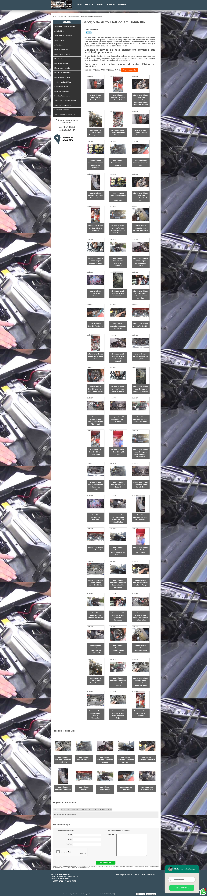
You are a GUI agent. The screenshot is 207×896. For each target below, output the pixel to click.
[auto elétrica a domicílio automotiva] (147, 746)
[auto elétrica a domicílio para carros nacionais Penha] (141, 406)
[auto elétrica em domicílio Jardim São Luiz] (141, 149)
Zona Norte (92, 809)
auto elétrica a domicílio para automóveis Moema (95, 615)
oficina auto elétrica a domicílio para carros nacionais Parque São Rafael (140, 681)
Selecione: (57, 809)
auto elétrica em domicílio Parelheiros (95, 325)
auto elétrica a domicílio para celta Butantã (118, 484)
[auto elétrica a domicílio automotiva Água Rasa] (118, 312)
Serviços (111, 4)
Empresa (89, 4)
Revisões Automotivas (62, 96)
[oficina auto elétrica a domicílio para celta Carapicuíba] (95, 247)
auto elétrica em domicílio (126, 788)
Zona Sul (109, 809)
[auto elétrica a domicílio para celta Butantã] (118, 471)
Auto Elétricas (59, 31)
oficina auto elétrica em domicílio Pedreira (140, 713)
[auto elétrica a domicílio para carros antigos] (105, 746)
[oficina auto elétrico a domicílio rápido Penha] (118, 438)
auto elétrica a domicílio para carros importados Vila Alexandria (118, 583)
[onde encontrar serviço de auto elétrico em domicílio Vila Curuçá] (95, 406)
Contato (122, 4)
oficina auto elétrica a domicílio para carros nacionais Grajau (118, 714)
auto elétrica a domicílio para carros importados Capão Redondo (118, 551)
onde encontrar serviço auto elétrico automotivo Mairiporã (95, 164)
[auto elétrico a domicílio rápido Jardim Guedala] (95, 667)
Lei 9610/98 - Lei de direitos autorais (80, 867)
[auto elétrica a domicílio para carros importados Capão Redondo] (118, 536)
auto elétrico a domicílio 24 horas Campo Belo (118, 97)
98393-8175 (68, 130)
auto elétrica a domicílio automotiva (147, 758)
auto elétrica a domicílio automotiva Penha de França (140, 582)
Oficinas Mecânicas (61, 87)
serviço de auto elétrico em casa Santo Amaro (141, 132)
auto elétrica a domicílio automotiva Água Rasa (118, 326)
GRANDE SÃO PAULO (73, 809)
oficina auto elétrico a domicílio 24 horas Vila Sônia (118, 132)
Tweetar (89, 32)
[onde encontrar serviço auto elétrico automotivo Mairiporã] (95, 149)
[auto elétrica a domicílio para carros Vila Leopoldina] (141, 504)
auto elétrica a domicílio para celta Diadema (118, 163)
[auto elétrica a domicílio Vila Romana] (95, 280)
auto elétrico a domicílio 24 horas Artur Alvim (95, 452)
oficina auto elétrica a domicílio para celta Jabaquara (118, 389)
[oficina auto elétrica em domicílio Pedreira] (141, 700)
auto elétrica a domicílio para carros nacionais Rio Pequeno (118, 681)
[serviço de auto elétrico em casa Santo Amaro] (141, 119)
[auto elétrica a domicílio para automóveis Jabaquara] (118, 247)
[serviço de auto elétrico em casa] (147, 776)
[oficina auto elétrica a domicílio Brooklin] (141, 312)
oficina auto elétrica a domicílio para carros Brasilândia (95, 582)
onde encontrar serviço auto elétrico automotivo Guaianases (118, 196)
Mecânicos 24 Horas (61, 63)
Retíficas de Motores (61, 91)
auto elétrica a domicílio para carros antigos (105, 759)
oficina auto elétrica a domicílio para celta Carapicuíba (95, 260)
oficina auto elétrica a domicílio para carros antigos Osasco (140, 261)
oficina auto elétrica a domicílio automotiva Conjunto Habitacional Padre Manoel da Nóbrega (140, 99)
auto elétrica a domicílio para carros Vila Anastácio (95, 195)
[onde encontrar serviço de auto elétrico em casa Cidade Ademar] (95, 634)
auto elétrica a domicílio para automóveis (105, 789)
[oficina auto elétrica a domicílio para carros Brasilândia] (95, 569)
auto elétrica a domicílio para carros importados (126, 759)
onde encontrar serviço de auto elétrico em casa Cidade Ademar (96, 649)
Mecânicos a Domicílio (62, 68)
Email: (70, 839)
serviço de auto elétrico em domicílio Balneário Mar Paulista (95, 485)
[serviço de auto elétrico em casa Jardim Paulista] (95, 84)
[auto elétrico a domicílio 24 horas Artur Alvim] (95, 438)
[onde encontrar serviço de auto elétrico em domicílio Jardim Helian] (141, 602)
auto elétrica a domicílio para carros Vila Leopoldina (140, 517)
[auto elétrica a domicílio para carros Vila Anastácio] (95, 182)
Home (79, 4)
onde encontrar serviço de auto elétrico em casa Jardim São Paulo (118, 518)
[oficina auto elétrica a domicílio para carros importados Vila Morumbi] (141, 438)
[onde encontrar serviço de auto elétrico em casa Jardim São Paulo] (118, 504)
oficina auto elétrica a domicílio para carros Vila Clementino (95, 714)
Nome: (70, 834)
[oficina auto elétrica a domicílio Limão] (95, 536)
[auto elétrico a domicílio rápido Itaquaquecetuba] (95, 119)
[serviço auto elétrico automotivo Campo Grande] (118, 406)
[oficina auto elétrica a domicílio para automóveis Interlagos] (118, 602)
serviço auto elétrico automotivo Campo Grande (118, 419)
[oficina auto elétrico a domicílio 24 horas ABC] (95, 343)
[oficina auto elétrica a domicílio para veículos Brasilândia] (141, 375)
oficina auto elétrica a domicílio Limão (95, 549)
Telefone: (69, 844)
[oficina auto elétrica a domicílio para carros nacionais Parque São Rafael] (141, 667)
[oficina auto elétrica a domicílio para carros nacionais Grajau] (118, 700)
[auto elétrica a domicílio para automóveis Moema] (95, 602)
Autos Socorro (59, 45)
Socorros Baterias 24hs (62, 105)
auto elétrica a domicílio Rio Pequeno (95, 517)
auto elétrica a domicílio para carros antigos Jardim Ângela (118, 649)
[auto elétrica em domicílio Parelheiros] (95, 312)
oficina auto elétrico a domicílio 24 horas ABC (95, 356)
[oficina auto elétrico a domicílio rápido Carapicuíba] (141, 536)
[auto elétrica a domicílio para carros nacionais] (63, 746)
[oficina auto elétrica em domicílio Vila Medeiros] (95, 214)
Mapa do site (151, 875)
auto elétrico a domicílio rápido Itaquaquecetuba (95, 132)
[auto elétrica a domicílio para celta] (84, 746)
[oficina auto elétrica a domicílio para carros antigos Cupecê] (118, 343)
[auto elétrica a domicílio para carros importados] (126, 746)
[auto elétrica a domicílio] (84, 776)
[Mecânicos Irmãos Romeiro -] (63, 4)
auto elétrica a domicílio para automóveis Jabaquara (118, 261)
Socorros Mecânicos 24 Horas (64, 114)
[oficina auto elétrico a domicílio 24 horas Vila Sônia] (118, 119)
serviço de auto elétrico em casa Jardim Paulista (96, 97)
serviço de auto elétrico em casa (147, 788)
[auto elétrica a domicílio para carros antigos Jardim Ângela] (118, 634)
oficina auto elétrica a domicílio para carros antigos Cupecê (118, 357)
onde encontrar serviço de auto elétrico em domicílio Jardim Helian (140, 616)
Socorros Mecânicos (61, 110)
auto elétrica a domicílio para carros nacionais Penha (140, 419)
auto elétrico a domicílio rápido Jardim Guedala (96, 680)
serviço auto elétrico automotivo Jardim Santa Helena (140, 484)
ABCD (63, 809)
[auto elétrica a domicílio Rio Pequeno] (95, 504)
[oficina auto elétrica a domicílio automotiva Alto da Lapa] (141, 182)
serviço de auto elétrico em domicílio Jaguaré (140, 356)
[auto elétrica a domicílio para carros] (63, 776)
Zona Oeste (101, 809)
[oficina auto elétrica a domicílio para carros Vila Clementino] (95, 700)
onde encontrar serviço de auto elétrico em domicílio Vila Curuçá (95, 420)
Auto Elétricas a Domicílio (63, 36)
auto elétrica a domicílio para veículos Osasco (140, 648)
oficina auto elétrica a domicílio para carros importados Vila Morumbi (140, 453)
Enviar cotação (105, 862)
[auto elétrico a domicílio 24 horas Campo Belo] (118, 84)
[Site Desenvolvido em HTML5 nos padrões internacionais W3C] (140, 894)
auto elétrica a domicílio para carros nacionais (63, 759)
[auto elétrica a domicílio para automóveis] (105, 776)
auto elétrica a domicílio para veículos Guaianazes (140, 228)
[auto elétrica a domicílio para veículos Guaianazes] (141, 214)
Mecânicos (58, 59)
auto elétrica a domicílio (84, 788)
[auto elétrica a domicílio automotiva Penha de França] (141, 569)
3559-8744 (69, 127)
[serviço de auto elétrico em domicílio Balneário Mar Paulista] (95, 471)
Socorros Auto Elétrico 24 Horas (65, 100)
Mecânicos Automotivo (62, 73)
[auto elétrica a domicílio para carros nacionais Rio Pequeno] (118, 667)
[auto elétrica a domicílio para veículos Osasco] (141, 634)
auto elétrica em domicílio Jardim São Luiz (140, 163)
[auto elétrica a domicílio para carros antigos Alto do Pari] (95, 375)
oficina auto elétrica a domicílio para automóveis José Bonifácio (140, 294)
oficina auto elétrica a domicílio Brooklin (140, 325)
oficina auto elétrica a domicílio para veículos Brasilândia (140, 389)
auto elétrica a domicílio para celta (84, 758)
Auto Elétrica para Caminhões (64, 26)
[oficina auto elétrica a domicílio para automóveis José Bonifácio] (141, 280)
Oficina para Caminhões (62, 82)
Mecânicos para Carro (62, 77)
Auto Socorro (59, 40)
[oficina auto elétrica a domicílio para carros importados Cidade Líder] (118, 214)
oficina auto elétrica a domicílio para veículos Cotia (118, 293)
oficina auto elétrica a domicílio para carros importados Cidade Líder (118, 229)
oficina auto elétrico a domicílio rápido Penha (118, 452)
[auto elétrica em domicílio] (126, 776)
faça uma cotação (129, 70)
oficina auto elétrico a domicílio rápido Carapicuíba (140, 550)
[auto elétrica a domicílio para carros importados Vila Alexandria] (118, 569)
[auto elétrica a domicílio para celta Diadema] (118, 149)
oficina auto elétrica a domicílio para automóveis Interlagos (118, 616)
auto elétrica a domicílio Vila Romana (95, 293)
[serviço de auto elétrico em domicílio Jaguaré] (141, 343)
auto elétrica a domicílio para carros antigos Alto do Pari (95, 389)
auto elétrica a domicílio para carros (63, 788)
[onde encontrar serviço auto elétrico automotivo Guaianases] (118, 182)
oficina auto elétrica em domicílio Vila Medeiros (95, 228)
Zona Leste (84, 809)
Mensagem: (121, 845)
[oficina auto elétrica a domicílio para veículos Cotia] (118, 280)
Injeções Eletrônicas (61, 49)
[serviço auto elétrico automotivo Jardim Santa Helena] (141, 471)
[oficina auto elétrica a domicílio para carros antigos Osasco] (141, 247)
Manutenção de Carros (62, 54)
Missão (100, 4)
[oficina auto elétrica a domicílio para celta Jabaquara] (118, 375)
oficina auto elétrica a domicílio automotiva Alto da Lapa (140, 196)
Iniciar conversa (182, 888)
